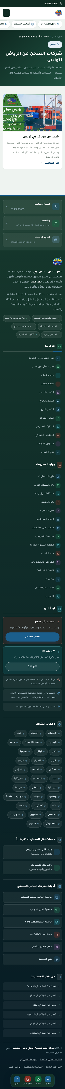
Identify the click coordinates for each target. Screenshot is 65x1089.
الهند (21, 806)
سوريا (23, 751)
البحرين (52, 742)
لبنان (39, 751)
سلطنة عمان (32, 742)
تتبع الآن (32, 666)
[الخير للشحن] (58, 13)
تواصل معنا (14, 1067)
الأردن (53, 761)
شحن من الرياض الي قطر (43, 996)
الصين (32, 824)
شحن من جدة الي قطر (44, 1005)
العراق (37, 761)
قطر (19, 733)
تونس (35, 770)
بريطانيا (52, 788)
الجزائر (19, 770)
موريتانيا (18, 778)
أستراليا (38, 806)
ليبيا (54, 778)
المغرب (52, 770)
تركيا (54, 751)
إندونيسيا (15, 815)
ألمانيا (35, 788)
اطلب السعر (33, 637)
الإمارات (52, 733)
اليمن (21, 761)
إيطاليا (52, 797)
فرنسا (18, 788)
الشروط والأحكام (54, 1067)
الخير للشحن (57, 37)
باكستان (52, 815)
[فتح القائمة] (6, 13)
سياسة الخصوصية (33, 1067)
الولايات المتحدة (14, 797)
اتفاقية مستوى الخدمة (51, 1060)
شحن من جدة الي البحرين (43, 1033)
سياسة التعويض (28, 1060)
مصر (12, 742)
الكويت (34, 733)
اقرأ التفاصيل (51, 163)
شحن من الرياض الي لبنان (43, 1024)
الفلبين (34, 815)
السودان (37, 778)
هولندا (36, 797)
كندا (54, 806)
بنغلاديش (51, 824)
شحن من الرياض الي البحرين (41, 1014)
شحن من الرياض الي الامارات (41, 986)
